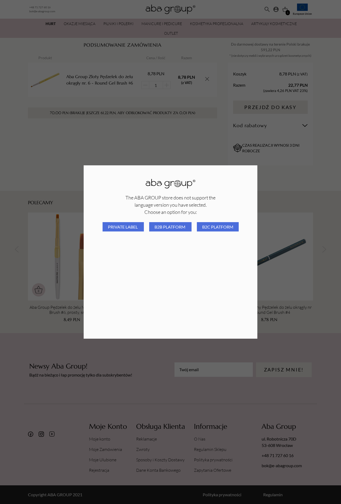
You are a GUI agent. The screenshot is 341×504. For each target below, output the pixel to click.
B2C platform (217, 226)
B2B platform (170, 226)
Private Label (123, 226)
